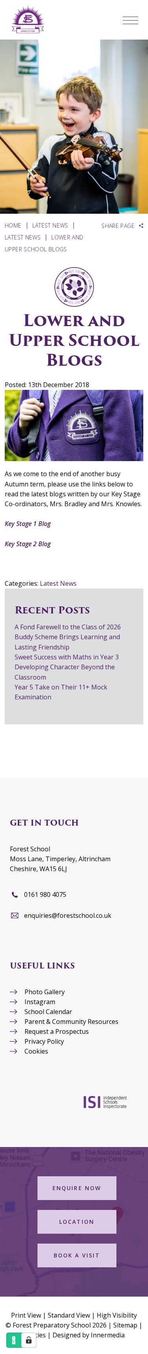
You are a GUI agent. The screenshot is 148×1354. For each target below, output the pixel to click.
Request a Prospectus (56, 1031)
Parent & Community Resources (71, 1021)
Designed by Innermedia (88, 1335)
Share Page (118, 226)
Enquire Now (76, 1188)
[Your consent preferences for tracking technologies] (28, 1340)
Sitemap (125, 1325)
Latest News (58, 583)
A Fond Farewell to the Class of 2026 (68, 627)
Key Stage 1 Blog (28, 523)
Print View (26, 1315)
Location (76, 1221)
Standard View (69, 1315)
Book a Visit (77, 1255)
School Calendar (48, 1011)
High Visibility (117, 1315)
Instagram (39, 1001)
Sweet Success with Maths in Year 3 (67, 657)
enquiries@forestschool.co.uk (67, 915)
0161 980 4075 (45, 894)
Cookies (36, 1051)
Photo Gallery (44, 991)
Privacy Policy (44, 1041)
